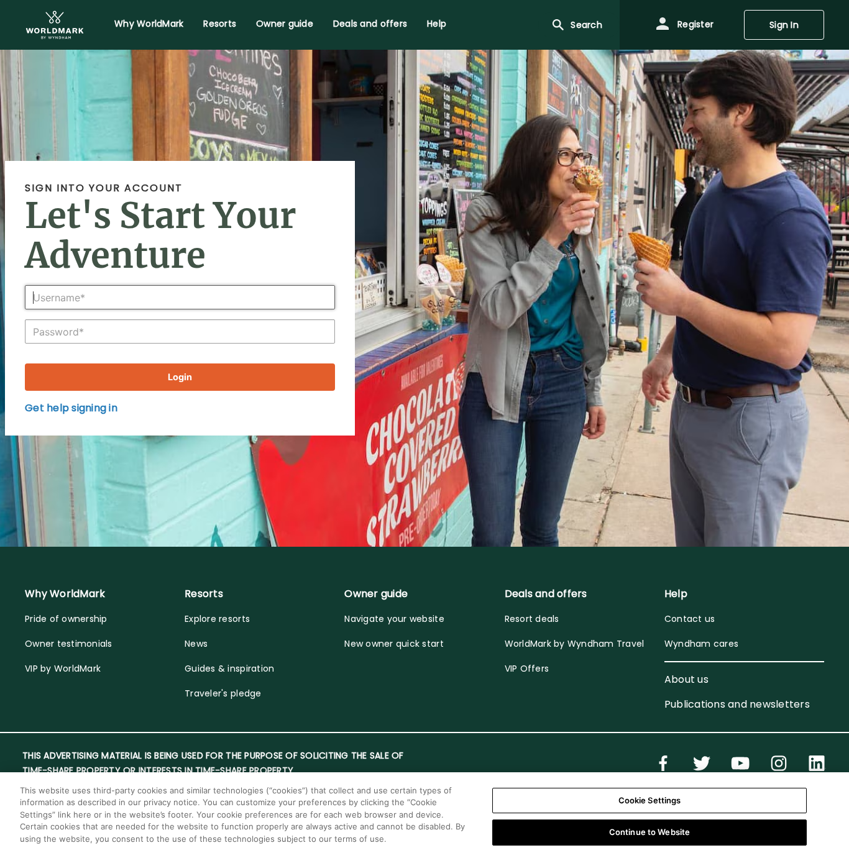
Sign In (784, 25)
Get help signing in (71, 408)
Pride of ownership (66, 619)
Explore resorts (217, 619)
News (196, 643)
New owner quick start (393, 643)
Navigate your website (394, 619)
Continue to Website (649, 832)
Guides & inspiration (229, 668)
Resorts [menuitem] (219, 23)
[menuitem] (55, 25)
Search (586, 25)
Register (694, 24)
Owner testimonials (68, 643)
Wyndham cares (701, 643)
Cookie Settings (649, 800)
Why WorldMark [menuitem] (148, 23)
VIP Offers (527, 668)
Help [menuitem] (436, 23)
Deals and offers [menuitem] (370, 23)
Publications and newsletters (737, 704)
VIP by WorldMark (63, 668)
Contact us (689, 619)
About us (686, 679)
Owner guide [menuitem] (284, 23)
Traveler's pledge (223, 693)
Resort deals (532, 619)
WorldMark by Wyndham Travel (575, 643)
